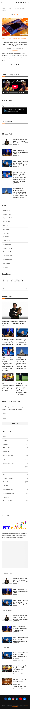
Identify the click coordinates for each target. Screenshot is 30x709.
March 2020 (6, 240)
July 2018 (5, 267)
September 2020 (7, 218)
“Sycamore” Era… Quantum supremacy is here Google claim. (15, 44)
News (14, 38)
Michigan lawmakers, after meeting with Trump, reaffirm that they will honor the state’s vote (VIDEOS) (21, 389)
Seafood (15, 485)
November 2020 (7, 210)
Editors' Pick (15, 448)
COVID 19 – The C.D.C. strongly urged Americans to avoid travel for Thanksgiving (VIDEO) (20, 682)
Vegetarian (15, 497)
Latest (9, 38)
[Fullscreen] (26, 92)
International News (15, 455)
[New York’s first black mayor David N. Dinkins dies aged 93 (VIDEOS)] (22, 332)
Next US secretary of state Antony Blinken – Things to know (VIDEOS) (8, 341)
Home (3, 8)
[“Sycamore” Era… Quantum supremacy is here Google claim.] (15, 27)
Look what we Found (15, 463)
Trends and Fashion (15, 40)
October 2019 (7, 252)
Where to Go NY (15, 501)
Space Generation (22, 38)
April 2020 (6, 237)
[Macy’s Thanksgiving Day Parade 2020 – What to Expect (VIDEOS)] (8, 377)
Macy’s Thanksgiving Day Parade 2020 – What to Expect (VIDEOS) (8, 387)
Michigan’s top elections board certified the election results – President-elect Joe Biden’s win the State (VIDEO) (21, 363)
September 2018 (7, 259)
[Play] (4, 92)
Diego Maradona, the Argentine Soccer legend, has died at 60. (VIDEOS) (14, 323)
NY (15, 470)
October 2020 (7, 214)
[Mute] (23, 92)
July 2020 (5, 225)
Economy (4, 38)
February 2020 (7, 244)
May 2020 (6, 233)
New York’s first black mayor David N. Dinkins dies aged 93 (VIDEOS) (22, 341)
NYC (15, 474)
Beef (15, 436)
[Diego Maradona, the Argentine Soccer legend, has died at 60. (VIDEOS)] (15, 310)
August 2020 (6, 221)
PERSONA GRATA (15, 478)
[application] (15, 86)
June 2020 (6, 229)
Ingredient (15, 451)
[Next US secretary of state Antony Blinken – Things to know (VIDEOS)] (8, 332)
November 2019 (7, 248)
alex (10, 48)
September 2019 (7, 255)
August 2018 (6, 263)
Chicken (15, 440)
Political (15, 482)
